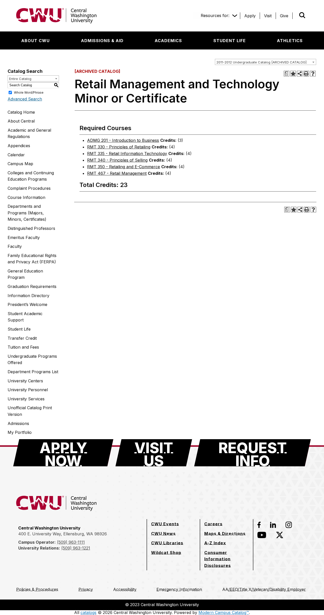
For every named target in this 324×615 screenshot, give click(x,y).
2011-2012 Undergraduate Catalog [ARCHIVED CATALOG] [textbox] (261, 62)
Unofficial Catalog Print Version (30, 411)
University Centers (25, 380)
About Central (21, 121)
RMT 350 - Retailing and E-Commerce (123, 166)
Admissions (18, 423)
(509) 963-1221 (75, 548)
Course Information (26, 197)
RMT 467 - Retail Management (117, 173)
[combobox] (265, 62)
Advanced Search (25, 98)
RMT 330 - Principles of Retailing (118, 146)
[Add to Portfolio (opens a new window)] (293, 73)
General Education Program (25, 274)
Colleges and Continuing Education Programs (31, 176)
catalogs (88, 612)
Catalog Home (21, 112)
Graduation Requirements (32, 286)
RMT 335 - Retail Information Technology (127, 153)
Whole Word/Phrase (29, 92)
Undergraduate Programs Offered (32, 359)
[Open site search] (302, 15)
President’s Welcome (27, 304)
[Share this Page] (299, 73)
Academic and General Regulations (29, 133)
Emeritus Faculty (24, 237)
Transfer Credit (22, 338)
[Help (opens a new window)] (313, 73)
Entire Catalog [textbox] (20, 79)
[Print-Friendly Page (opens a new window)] (306, 73)
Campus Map (20, 163)
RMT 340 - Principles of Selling (117, 160)
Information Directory (28, 295)
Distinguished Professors (31, 228)
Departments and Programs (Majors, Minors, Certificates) (27, 213)
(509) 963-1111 (71, 542)
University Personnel (28, 389)
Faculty (15, 246)
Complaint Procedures (29, 188)
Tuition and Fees (23, 347)
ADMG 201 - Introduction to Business (123, 140)
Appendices (19, 145)
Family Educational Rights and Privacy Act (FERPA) (32, 259)
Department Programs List (33, 371)
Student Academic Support (25, 317)
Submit (295, 15)
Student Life (19, 329)
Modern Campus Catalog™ (223, 612)
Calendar (16, 154)
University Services (26, 398)
